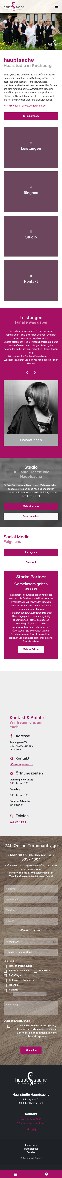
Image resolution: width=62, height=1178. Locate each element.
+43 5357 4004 (12, 105)
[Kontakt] (31, 280)
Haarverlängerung (31, 440)
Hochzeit (14, 984)
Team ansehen (31, 516)
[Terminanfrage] (15, 1174)
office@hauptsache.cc (34, 105)
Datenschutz (31, 1148)
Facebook (31, 562)
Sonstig (13, 989)
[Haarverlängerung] (31, 413)
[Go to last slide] (3, 31)
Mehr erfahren (31, 649)
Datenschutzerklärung (17, 1020)
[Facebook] (28, 1130)
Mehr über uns (31, 506)
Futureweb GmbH (32, 1158)
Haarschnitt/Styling (20, 965)
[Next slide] (58, 31)
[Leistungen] (31, 147)
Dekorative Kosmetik (21, 980)
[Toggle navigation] (56, 6)
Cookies (31, 1152)
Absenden (31, 1050)
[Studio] (31, 236)
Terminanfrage (31, 116)
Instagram (31, 552)
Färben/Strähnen (19, 970)
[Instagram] (34, 1130)
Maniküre (44, 970)
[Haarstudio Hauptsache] (31, 1079)
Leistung (9, 961)
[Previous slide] (27, 372)
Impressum (31, 1145)
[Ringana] (31, 191)
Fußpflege (15, 975)
